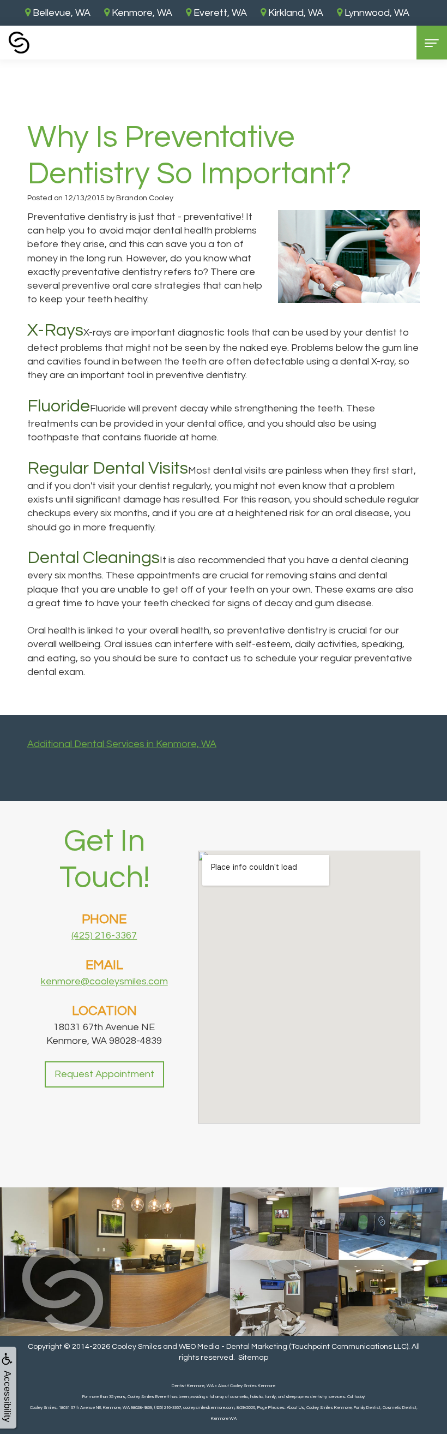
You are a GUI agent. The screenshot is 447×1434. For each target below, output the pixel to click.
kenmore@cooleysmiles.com (104, 981)
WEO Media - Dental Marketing (233, 1347)
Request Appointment (104, 1074)
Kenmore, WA (141, 13)
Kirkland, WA (294, 13)
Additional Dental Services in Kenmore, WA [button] (121, 744)
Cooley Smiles (136, 1347)
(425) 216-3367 (104, 935)
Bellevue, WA (60, 13)
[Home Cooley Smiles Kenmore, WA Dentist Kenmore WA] (19, 42)
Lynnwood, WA (375, 13)
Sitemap (253, 1357)
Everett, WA (219, 13)
